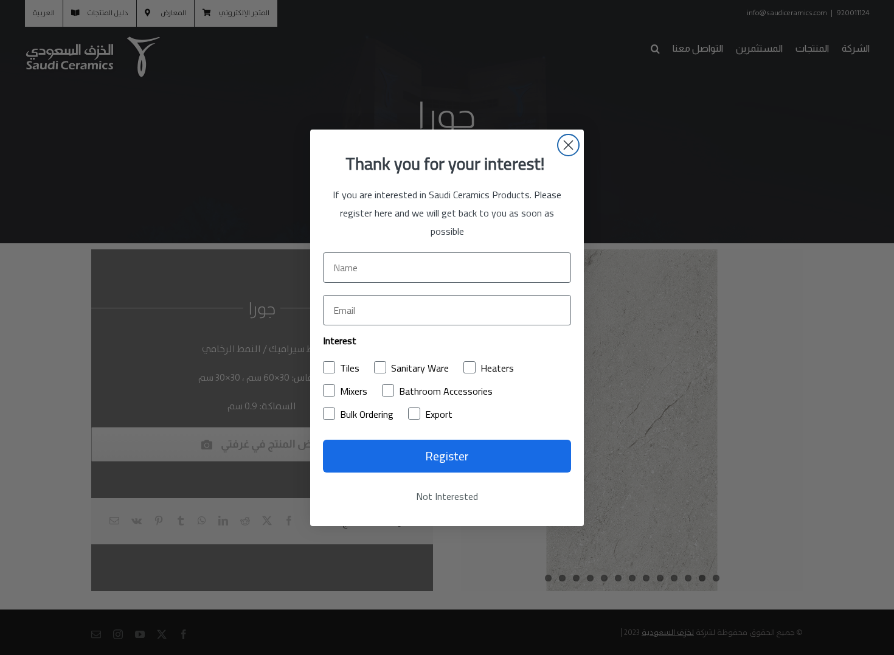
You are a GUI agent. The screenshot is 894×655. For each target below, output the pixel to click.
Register (447, 456)
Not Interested (447, 496)
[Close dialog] (568, 145)
